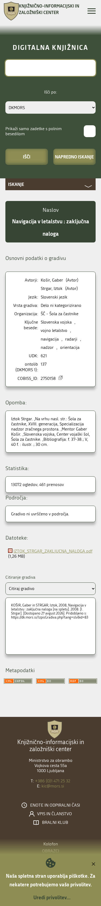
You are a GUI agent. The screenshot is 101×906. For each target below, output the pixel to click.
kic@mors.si (52, 786)
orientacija (69, 347)
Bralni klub (55, 822)
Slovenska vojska (56, 322)
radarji (71, 339)
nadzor (47, 347)
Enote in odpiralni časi (55, 805)
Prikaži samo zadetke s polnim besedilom (33, 131)
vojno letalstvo (54, 330)
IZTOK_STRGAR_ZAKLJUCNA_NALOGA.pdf (52, 551)
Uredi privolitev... (52, 897)
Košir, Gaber (52, 280)
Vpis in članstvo (54, 814)
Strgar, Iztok (51, 288)
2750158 (48, 378)
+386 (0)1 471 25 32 (52, 780)
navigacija (50, 339)
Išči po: (50, 92)
